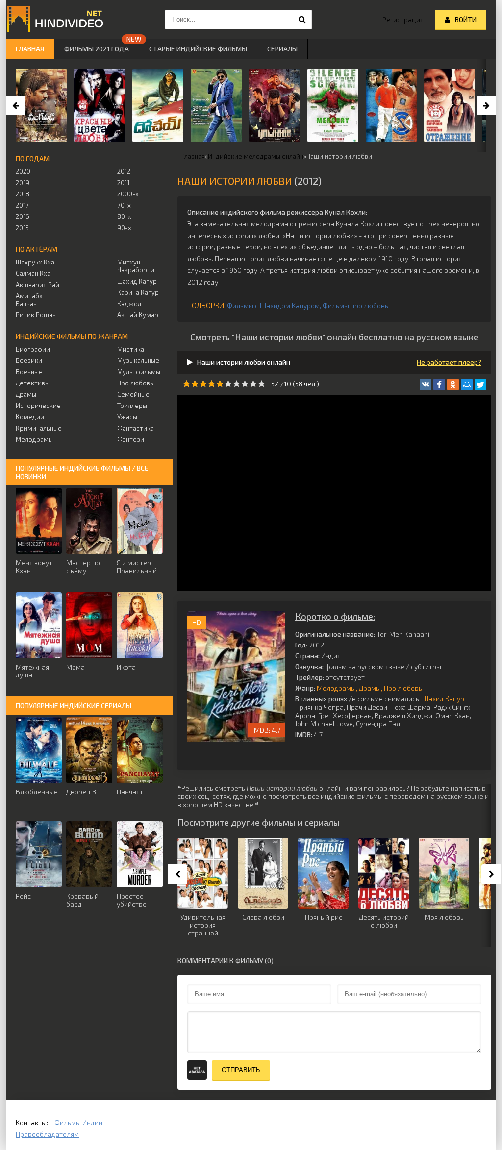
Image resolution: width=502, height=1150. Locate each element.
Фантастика (135, 428)
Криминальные (38, 428)
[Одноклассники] (453, 384)
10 (261, 384)
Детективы (33, 383)
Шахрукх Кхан (37, 262)
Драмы (370, 688)
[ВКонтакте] (425, 384)
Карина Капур (138, 292)
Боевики (29, 360)
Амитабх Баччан (29, 300)
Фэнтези (130, 439)
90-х (124, 228)
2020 (23, 171)
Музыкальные (138, 360)
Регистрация (403, 19)
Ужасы (127, 417)
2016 (22, 216)
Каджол (129, 304)
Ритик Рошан (36, 315)
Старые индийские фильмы (198, 49)
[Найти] (302, 19)
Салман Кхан (35, 273)
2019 (22, 183)
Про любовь (403, 688)
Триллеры (132, 405)
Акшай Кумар (137, 315)
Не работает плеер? (449, 362)
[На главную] (55, 19)
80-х (124, 216)
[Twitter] (480, 384)
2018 (22, 194)
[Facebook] (439, 384)
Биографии (33, 349)
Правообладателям (47, 1134)
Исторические (38, 405)
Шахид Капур (443, 699)
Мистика (130, 349)
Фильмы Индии (78, 1122)
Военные (29, 372)
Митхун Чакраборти (135, 266)
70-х (124, 205)
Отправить (241, 1070)
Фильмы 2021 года (96, 49)
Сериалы (282, 49)
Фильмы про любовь (355, 305)
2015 (22, 228)
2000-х (128, 194)
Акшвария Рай (37, 284)
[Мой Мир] (467, 384)
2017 (22, 205)
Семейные (133, 394)
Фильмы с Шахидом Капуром (273, 305)
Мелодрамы (336, 688)
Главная (30, 49)
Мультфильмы (138, 372)
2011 (123, 183)
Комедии (30, 417)
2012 (123, 171)
